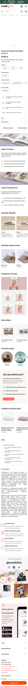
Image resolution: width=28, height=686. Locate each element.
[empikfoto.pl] (7, 6)
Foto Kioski (4, 672)
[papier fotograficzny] (14, 178)
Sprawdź (20, 1)
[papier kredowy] (14, 139)
